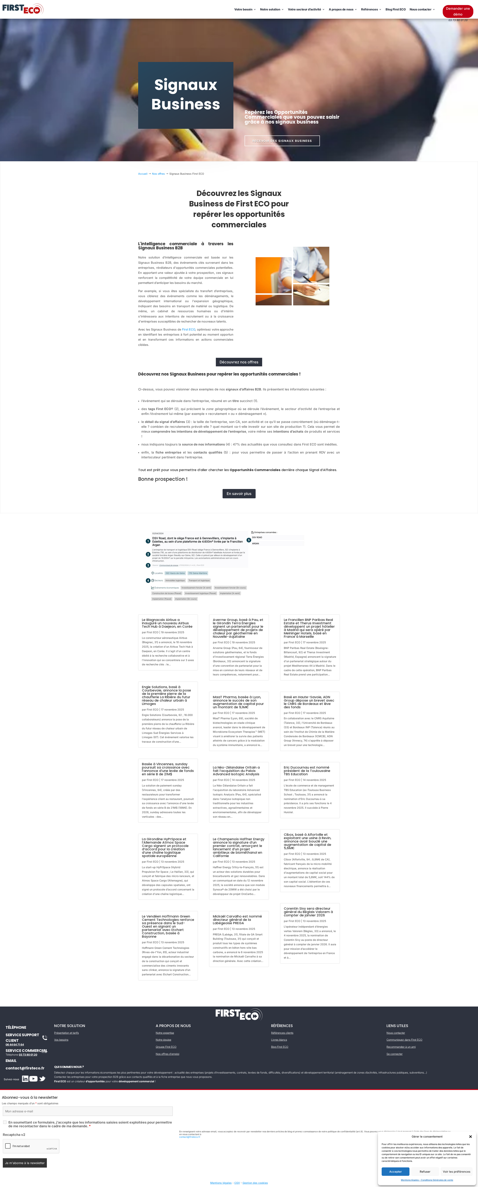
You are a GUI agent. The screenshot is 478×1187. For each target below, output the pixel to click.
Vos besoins (61, 1039)
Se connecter (395, 1053)
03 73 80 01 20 (28, 1054)
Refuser (425, 1171)
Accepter (395, 1171)
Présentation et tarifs (66, 1032)
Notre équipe (163, 1039)
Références (369, 9)
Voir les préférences (456, 1171)
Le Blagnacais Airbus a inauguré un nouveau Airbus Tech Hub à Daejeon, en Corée (167, 623)
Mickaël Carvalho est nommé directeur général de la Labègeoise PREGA (237, 919)
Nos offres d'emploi (167, 1053)
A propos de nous (341, 9)
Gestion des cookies (255, 1182)
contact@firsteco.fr (25, 1068)
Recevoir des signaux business (282, 141)
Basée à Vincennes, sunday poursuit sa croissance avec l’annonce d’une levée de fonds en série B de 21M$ (168, 769)
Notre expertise (165, 1032)
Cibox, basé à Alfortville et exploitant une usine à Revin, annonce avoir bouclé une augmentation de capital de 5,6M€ (307, 841)
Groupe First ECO (166, 1046)
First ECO (188, 329)
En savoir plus (239, 493)
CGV (237, 1182)
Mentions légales (221, 1182)
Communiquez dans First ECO (404, 1039)
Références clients (282, 1032)
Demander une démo (458, 11)
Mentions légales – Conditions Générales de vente (427, 1180)
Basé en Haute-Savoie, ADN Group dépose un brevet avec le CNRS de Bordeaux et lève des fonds (309, 702)
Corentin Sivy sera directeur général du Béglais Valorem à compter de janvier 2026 (308, 911)
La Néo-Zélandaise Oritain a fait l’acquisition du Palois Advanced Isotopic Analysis (236, 770)
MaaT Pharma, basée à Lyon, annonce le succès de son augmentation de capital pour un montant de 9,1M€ (238, 702)
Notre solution (270, 9)
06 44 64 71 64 (15, 1044)
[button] (470, 1136)
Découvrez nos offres (239, 362)
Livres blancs (279, 1039)
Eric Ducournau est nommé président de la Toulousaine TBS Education (307, 770)
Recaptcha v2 (14, 1135)
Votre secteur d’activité (304, 9)
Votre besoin (243, 9)
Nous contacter (420, 9)
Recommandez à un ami (401, 1046)
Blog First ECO (396, 9)
